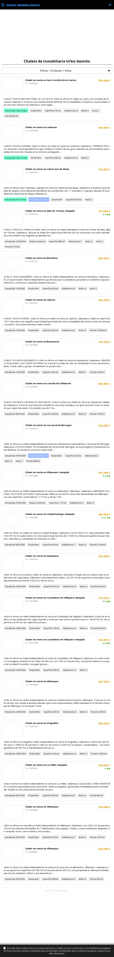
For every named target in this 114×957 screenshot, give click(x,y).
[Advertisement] (57, 34)
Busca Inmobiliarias (23, 5)
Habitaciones (70, 110)
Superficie (49, 110)
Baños (84, 110)
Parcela (8, 116)
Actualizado (10, 110)
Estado (34, 110)
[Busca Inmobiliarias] (3, 5)
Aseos (95, 110)
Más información (56, 953)
